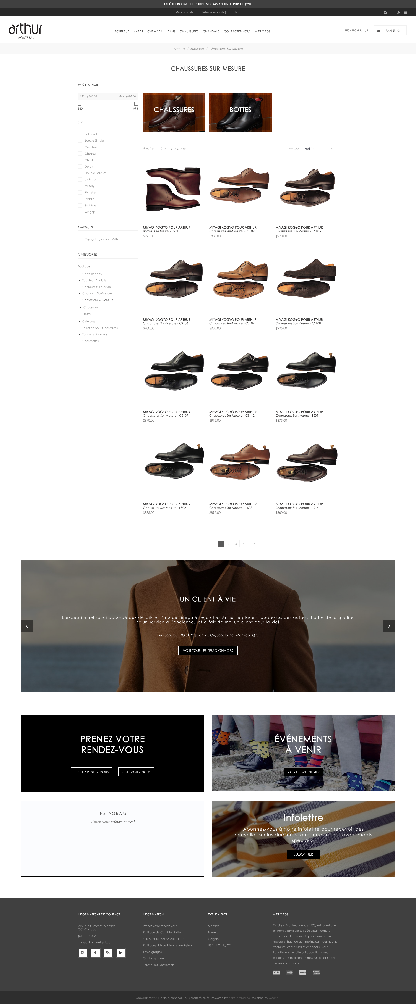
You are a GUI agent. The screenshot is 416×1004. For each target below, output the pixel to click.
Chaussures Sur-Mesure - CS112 (232, 415)
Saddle (89, 199)
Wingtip (90, 212)
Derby (89, 166)
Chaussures (91, 307)
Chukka (90, 160)
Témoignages (152, 952)
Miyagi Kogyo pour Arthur (102, 239)
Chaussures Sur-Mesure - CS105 (298, 231)
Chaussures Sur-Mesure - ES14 (297, 507)
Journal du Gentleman (158, 965)
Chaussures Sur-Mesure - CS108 (298, 323)
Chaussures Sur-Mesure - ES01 (297, 415)
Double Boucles (95, 173)
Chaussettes (90, 341)
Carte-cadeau (92, 274)
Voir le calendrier (304, 772)
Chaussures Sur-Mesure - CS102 (232, 231)
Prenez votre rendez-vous (160, 926)
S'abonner (303, 854)
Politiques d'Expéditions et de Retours (168, 945)
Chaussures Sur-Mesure (97, 299)
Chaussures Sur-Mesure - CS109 (165, 415)
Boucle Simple (94, 140)
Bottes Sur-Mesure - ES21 (160, 231)
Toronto (213, 932)
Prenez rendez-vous (92, 772)
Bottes (87, 314)
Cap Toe (91, 147)
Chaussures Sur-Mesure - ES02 (164, 507)
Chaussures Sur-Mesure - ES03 (230, 507)
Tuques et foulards (94, 334)
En (235, 12)
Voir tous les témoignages (208, 643)
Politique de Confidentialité (162, 932)
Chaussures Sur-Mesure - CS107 (232, 323)
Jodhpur (90, 179)
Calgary (213, 939)
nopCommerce (239, 997)
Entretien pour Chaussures (100, 328)
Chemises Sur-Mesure (96, 286)
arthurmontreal (122, 822)
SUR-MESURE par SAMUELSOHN (164, 939)
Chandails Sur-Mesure (97, 293)
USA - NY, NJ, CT (219, 945)
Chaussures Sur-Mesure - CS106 (165, 323)
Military (89, 186)
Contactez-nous (136, 772)
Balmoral (91, 134)
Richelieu (91, 192)
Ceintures (88, 321)
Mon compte (184, 12)
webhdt (274, 997)
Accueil (179, 48)
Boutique (197, 48)
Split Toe (90, 205)
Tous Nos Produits (94, 280)
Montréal (214, 926)
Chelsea (90, 153)
